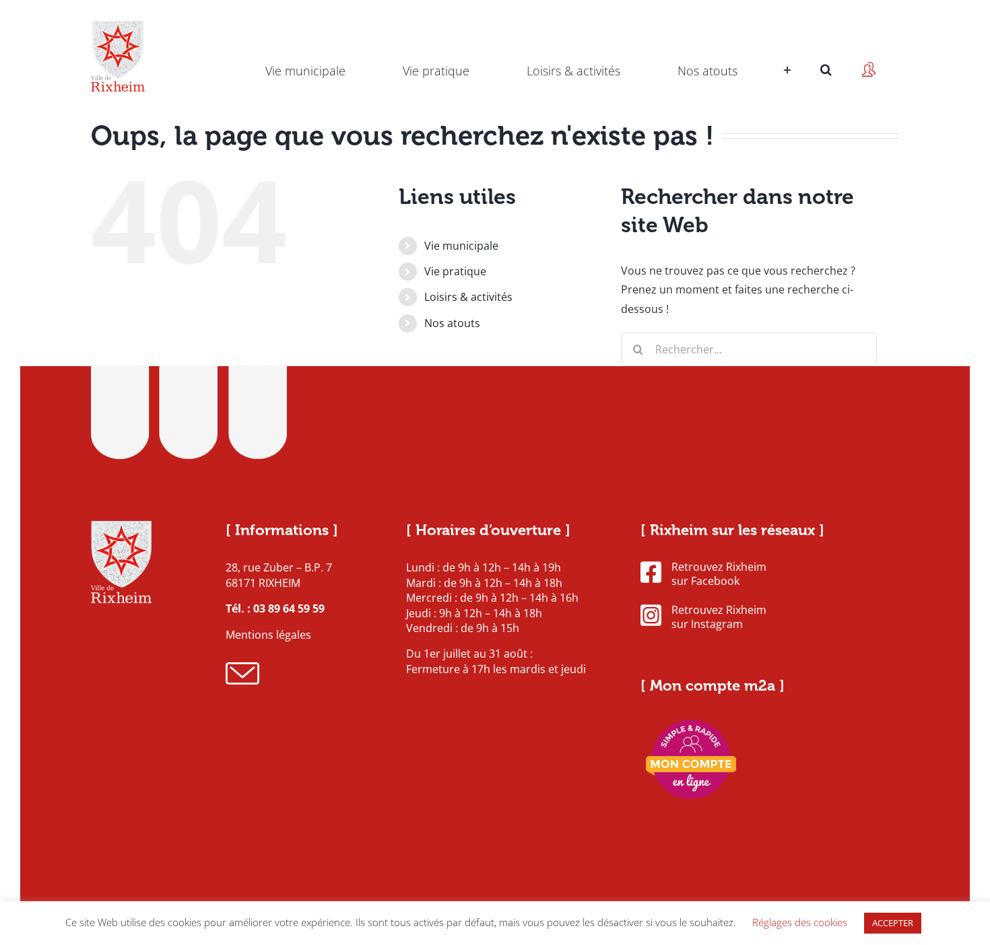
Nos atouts (452, 323)
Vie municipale (461, 245)
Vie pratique (455, 271)
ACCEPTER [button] (892, 923)
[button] (826, 50)
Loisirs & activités (468, 296)
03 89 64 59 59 (289, 608)
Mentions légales (268, 634)
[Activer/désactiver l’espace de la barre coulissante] (785, 50)
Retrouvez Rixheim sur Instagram (718, 617)
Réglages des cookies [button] (799, 922)
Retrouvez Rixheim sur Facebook (718, 574)
